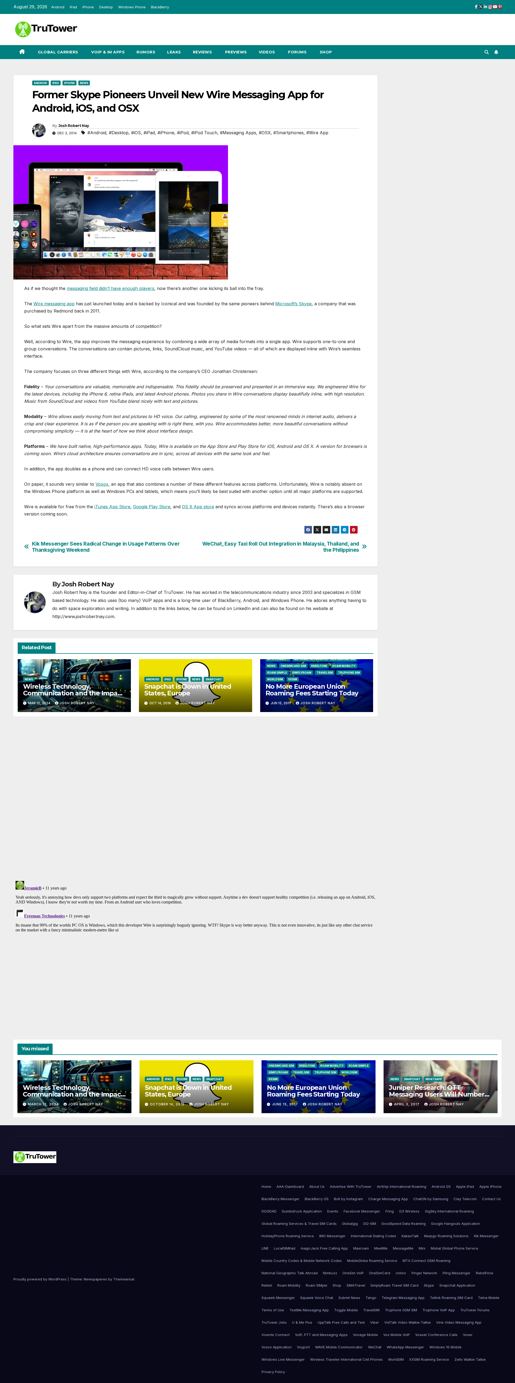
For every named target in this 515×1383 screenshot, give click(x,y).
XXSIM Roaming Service (429, 1359)
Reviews (202, 52)
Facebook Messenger (362, 1211)
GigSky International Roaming (449, 1211)
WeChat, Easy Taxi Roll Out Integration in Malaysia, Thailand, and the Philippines (280, 547)
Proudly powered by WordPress (40, 1279)
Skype (429, 1285)
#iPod (183, 132)
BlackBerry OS (317, 1199)
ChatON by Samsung (430, 1199)
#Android (96, 132)
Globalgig (350, 1223)
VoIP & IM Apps (107, 52)
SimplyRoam (301, 672)
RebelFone (319, 665)
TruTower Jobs (274, 1322)
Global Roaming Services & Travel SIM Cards (299, 1223)
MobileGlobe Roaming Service (372, 1260)
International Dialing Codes (373, 1236)
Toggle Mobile (346, 1310)
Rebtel (267, 1285)
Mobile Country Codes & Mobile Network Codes (302, 1260)
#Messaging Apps (238, 132)
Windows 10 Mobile (445, 1347)
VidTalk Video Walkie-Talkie (407, 1322)
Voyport (303, 1347)
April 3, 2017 (407, 1104)
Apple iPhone (490, 1186)
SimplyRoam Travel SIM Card (394, 1285)
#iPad (149, 132)
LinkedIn (242, 608)
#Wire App (317, 132)
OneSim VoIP (353, 1273)
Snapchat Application (457, 1285)
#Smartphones (288, 132)
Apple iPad (465, 1186)
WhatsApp (433, 1079)
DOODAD (269, 1211)
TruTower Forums (475, 1310)
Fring (389, 1211)
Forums (297, 52)
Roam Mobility (344, 665)
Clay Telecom (465, 1199)
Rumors (146, 52)
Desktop (106, 7)
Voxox (101, 484)
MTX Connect (278, 659)
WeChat (374, 1347)
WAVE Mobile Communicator (339, 1347)
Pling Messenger (456, 1273)
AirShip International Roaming (401, 1186)
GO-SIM (369, 1223)
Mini (422, 1248)
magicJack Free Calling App (324, 1248)
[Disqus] (195, 798)
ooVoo (401, 1273)
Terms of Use (273, 1310)
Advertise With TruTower (350, 1186)
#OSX (265, 132)
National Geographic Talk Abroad (290, 1273)
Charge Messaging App (388, 1199)
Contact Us (491, 1199)
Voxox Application (277, 1347)
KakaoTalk (410, 1236)
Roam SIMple (277, 672)
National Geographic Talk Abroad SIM (324, 659)
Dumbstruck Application (302, 1211)
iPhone (88, 7)
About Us (317, 1186)
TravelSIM (325, 672)
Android (57, 7)
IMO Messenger (332, 1236)
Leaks (174, 52)
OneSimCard (379, 1273)
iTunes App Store (112, 506)
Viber (374, 1322)
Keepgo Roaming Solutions (446, 1236)
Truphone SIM (349, 672)
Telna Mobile (488, 1297)
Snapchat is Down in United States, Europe (187, 690)
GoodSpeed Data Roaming (403, 1223)
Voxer (468, 1335)
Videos (267, 52)
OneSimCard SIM (293, 665)
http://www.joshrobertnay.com (83, 616)
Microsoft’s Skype (293, 303)
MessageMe (403, 1248)
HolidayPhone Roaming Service (288, 1236)
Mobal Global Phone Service (454, 1248)
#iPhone (165, 132)
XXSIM (292, 679)
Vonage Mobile (365, 1335)
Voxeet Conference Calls (436, 1335)
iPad (73, 7)
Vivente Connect (276, 1335)
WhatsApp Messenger (405, 1347)
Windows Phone (132, 7)
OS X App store (198, 506)
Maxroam (361, 1248)
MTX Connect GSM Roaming (426, 1260)
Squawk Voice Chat (316, 1297)
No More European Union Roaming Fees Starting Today (312, 690)
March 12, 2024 (44, 1104)
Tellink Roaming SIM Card (451, 1297)
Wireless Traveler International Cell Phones (346, 1359)
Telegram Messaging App (403, 1297)
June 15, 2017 (285, 1104)
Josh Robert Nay (73, 125)
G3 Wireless (409, 1211)
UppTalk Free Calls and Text (341, 1322)
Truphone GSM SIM (401, 1310)
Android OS (441, 1186)
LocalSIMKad (284, 1248)
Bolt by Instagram (348, 1199)
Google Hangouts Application (455, 1223)
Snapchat (213, 679)
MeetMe (381, 1248)
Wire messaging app (54, 303)
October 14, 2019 (168, 1104)
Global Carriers (57, 52)
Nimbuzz (330, 1273)
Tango (371, 1297)
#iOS (136, 132)
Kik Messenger (486, 1236)
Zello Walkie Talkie (470, 1359)
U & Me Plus (302, 1322)
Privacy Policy (273, 1372)
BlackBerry (160, 7)
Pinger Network (424, 1273)
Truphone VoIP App (438, 1310)
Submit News (349, 1297)
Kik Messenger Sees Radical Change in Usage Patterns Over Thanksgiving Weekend (106, 547)
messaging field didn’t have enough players (110, 288)
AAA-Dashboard (290, 1186)
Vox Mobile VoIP (396, 1335)
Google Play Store (151, 506)
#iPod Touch (204, 132)
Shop (325, 52)
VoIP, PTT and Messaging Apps (321, 1335)
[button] (486, 52)
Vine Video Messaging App (458, 1322)
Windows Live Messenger (283, 1359)
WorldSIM (275, 679)
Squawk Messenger (278, 1297)
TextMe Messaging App (309, 1310)
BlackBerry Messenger (280, 1199)
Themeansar (123, 1279)
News (84, 83)
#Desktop (118, 132)
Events (332, 1211)
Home (266, 1186)
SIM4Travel (356, 1285)
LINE (265, 1248)
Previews (235, 52)
